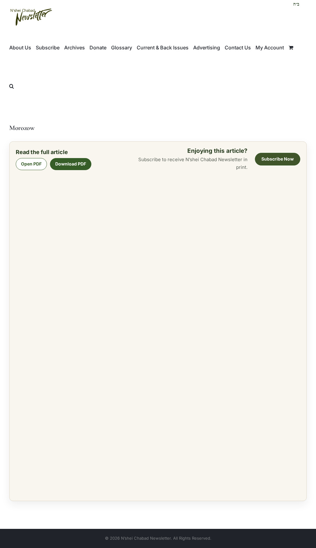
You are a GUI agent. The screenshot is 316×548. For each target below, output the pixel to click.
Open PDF (31, 163)
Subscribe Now (277, 158)
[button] (11, 86)
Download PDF (70, 163)
